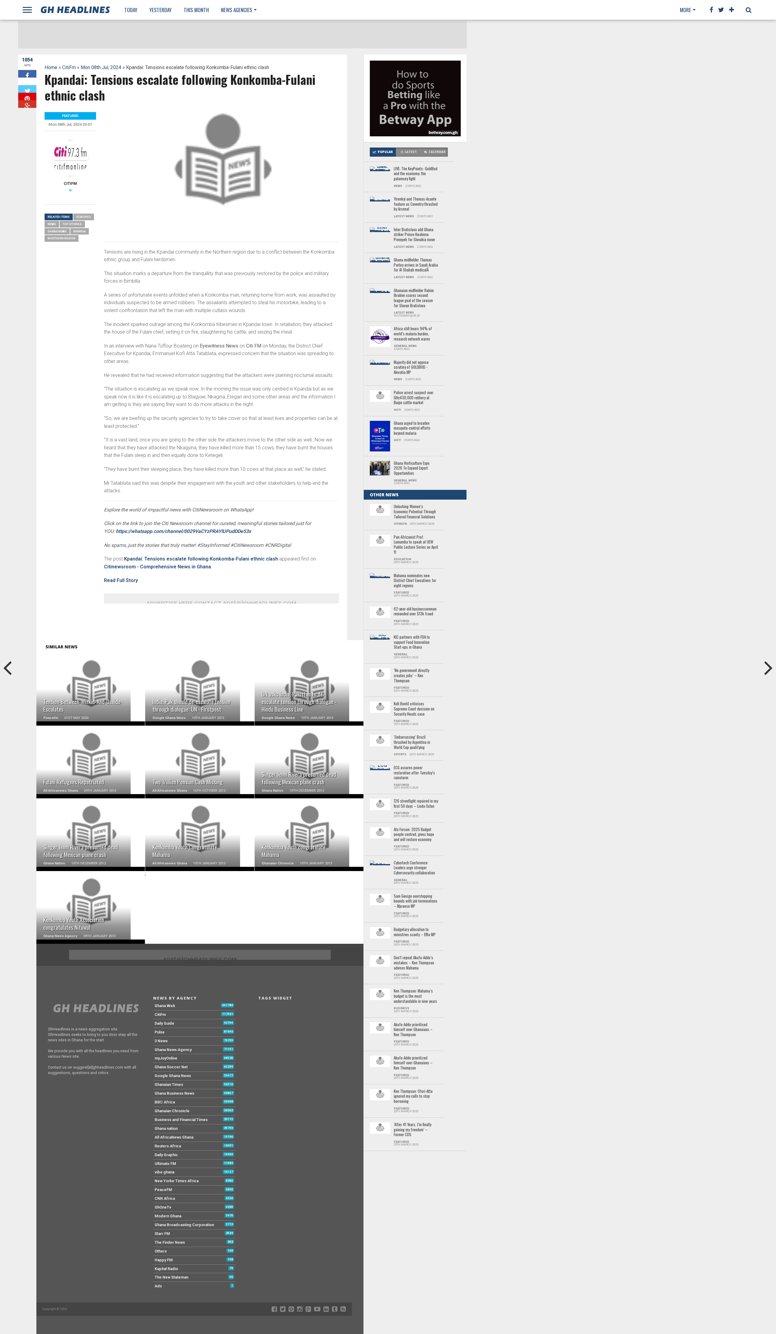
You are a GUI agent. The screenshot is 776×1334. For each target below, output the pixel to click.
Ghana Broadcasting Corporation (184, 1225)
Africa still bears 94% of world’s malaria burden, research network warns (413, 333)
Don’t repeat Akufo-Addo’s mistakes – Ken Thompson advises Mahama (414, 962)
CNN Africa (165, 1198)
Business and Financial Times (181, 1119)
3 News (161, 1041)
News (52, 224)
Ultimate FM (165, 1163)
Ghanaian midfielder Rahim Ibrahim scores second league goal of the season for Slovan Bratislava (414, 298)
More (685, 10)
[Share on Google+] (27, 104)
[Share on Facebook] (27, 74)
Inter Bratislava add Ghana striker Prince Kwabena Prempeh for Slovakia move (414, 234)
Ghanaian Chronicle (172, 1111)
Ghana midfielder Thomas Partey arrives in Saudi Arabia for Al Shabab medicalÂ (416, 265)
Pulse (160, 1032)
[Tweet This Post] (27, 89)
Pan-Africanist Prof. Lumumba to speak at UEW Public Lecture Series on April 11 (416, 545)
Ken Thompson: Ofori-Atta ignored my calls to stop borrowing (413, 1096)
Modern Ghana (168, 1216)
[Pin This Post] (27, 96)
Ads (158, 1286)
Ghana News (57, 231)
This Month (196, 10)
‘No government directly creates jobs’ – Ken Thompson (411, 675)
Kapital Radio (166, 1268)
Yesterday (160, 10)
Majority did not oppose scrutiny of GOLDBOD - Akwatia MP (411, 367)
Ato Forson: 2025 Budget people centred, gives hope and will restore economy (414, 834)
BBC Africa (165, 1102)
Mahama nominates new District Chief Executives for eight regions (415, 580)
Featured (83, 216)
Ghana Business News (174, 1093)
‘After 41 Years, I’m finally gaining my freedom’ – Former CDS (412, 1129)
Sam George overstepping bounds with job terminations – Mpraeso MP (415, 901)
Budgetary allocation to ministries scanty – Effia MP (415, 932)
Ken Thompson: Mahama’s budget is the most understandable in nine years (415, 996)
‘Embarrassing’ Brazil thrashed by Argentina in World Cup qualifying (412, 742)
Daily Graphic (166, 1155)
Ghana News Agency (173, 1049)
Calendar (437, 152)
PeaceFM (163, 1189)
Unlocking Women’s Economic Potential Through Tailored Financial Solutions (415, 511)
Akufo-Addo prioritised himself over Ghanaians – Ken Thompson (413, 1029)
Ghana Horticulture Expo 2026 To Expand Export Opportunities (412, 468)
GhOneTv (163, 1207)
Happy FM (164, 1260)
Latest (411, 152)
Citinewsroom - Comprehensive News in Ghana (157, 567)
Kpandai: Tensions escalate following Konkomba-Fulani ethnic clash (201, 559)
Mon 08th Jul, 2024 (101, 67)
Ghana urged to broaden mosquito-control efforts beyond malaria (412, 428)
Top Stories (72, 224)
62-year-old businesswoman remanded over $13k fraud (415, 612)
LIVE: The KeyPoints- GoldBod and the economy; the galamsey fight (415, 173)
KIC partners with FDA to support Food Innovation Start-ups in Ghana (412, 642)
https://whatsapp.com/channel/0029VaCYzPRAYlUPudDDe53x (183, 531)
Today (130, 10)
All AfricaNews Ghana (174, 1137)
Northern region (61, 238)
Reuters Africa (168, 1146)
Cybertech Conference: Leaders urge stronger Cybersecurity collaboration (414, 868)
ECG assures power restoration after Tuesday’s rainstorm (414, 772)
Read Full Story (121, 580)
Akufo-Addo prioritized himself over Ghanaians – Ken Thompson (413, 1063)
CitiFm (69, 67)
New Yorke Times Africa (177, 1181)
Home (51, 67)
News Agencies (236, 10)
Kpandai (79, 231)
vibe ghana (164, 1172)
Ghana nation (166, 1128)
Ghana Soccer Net (171, 1067)
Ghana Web (165, 1005)
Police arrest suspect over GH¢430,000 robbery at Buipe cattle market (413, 397)
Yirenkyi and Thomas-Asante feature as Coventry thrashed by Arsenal (416, 204)
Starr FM (162, 1233)
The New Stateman (171, 1277)
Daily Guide (164, 1023)
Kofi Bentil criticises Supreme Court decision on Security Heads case (414, 709)
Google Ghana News (173, 1075)
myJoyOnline (166, 1058)
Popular (385, 152)
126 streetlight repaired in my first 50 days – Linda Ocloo (416, 804)
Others (161, 1251)
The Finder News (170, 1242)
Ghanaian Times (169, 1084)
